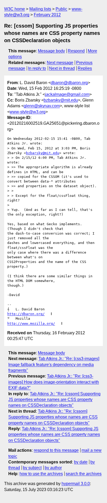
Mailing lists (40, 9)
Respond (76, 51)
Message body (51, 51)
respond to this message (56, 450)
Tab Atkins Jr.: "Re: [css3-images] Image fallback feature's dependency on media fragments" (53, 364)
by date (81, 462)
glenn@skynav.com (42, 106)
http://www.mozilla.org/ (31, 323)
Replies (85, 68)
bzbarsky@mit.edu (61, 100)
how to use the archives (41, 473)
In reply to (37, 68)
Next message (60, 62)
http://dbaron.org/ (26, 314)
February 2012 (47, 14)
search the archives (84, 473)
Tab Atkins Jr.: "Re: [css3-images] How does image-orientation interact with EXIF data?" (53, 382)
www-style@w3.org (27, 112)
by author (53, 468)
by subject (32, 468)
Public (61, 9)
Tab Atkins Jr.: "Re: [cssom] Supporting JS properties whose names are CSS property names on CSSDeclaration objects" (54, 400)
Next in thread (62, 68)
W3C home (14, 9)
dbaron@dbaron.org (69, 82)
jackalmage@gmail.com (67, 94)
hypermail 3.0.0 (76, 483)
